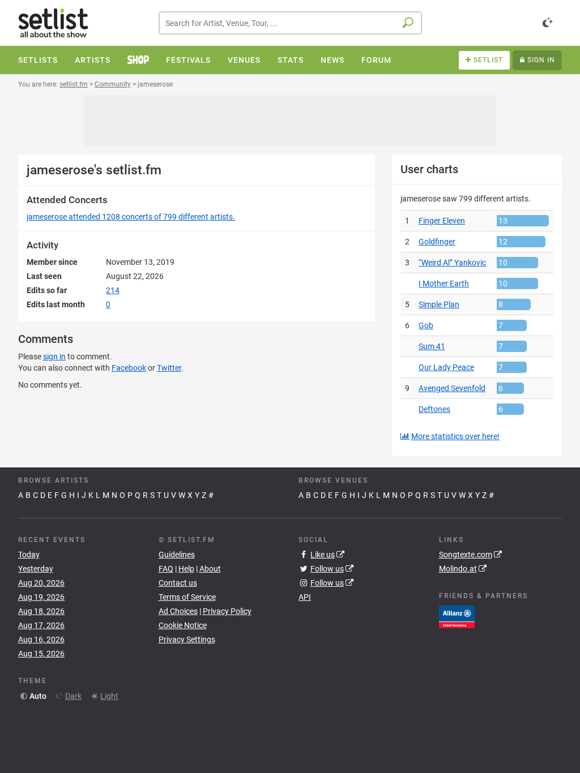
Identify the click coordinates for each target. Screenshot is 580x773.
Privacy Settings (187, 639)
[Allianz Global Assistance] (457, 615)
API (304, 597)
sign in (54, 356)
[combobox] (290, 23)
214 (113, 290)
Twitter (169, 367)
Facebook (129, 367)
